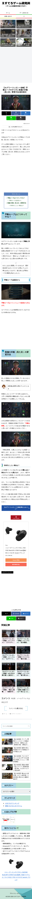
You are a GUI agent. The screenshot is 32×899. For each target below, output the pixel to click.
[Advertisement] (16, 65)
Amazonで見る (16, 560)
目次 (13, 194)
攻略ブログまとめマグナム (13, 806)
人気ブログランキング (12, 803)
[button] (21, 118)
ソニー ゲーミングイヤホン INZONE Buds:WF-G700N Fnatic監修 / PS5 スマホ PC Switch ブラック (16, 550)
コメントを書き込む (16, 708)
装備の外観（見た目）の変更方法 (16, 203)
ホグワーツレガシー (8, 572)
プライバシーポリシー (16, 893)
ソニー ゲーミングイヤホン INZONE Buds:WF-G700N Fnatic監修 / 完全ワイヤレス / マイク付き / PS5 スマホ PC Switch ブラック (16, 876)
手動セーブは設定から (15, 200)
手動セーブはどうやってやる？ (16, 198)
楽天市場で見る (16, 564)
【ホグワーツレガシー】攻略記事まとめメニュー (16, 508)
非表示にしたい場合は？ (17, 205)
